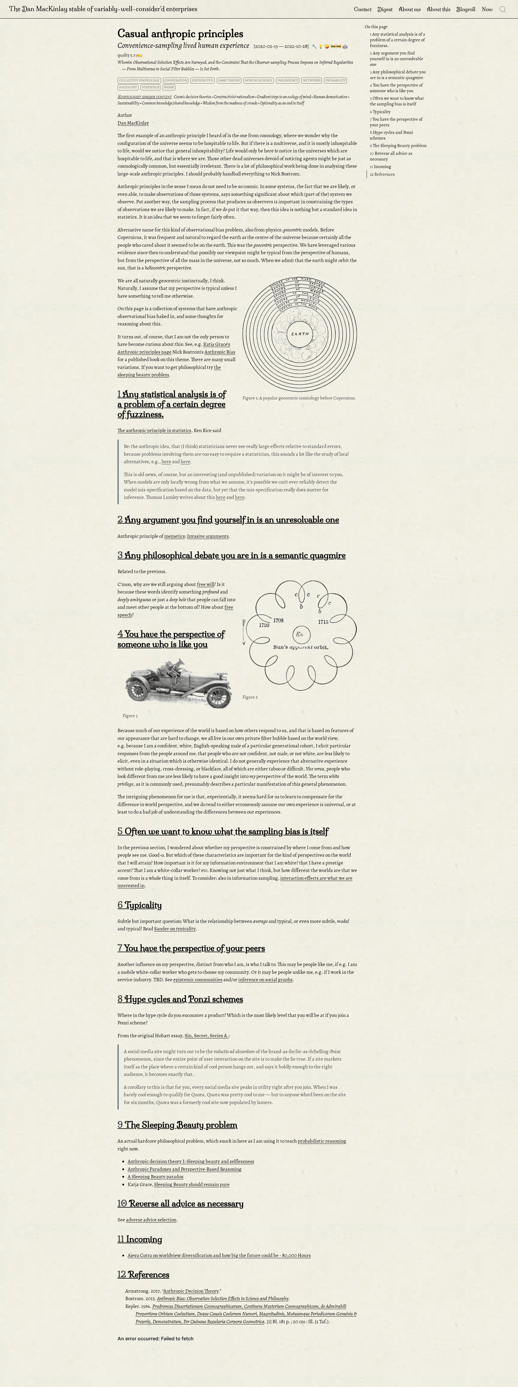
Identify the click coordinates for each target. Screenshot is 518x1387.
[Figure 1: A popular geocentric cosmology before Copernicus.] (300, 335)
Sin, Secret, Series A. (206, 1035)
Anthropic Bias (219, 352)
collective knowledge (139, 80)
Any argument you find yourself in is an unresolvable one (396, 58)
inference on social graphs (265, 979)
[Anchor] (351, 282)
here (166, 461)
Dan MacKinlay (133, 122)
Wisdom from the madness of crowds (230, 103)
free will (205, 584)
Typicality (380, 112)
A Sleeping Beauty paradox (155, 1176)
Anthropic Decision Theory (191, 1291)
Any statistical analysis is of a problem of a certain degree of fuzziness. (397, 40)
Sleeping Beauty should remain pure (192, 1184)
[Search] (502, 8)
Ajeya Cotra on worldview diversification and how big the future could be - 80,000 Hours (219, 1255)
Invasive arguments (208, 536)
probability (336, 80)
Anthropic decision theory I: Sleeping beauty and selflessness (191, 1161)
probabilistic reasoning (322, 1141)
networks (312, 80)
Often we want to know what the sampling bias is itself (397, 101)
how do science (258, 80)
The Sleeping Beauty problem (398, 146)
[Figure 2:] (300, 636)
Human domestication (330, 97)
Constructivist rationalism (234, 97)
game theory (229, 80)
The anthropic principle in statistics (154, 430)
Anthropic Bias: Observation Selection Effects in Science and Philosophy (222, 1298)
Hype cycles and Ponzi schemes (391, 135)
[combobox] (503, 8)
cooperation (176, 80)
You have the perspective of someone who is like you (396, 88)
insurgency (288, 80)
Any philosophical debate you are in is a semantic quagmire (398, 75)
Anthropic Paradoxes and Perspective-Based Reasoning (185, 1169)
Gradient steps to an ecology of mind (284, 97)
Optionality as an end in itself (282, 103)
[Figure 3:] (180, 684)
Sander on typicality (174, 928)
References (382, 174)
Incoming (380, 167)
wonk (169, 87)
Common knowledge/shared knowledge (171, 103)
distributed (202, 80)
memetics (174, 536)
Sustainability (128, 103)
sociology (128, 87)
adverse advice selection (151, 1219)
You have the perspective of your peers (396, 122)
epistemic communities (197, 979)
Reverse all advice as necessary (391, 156)
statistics (150, 87)
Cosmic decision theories (192, 97)
